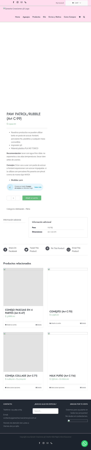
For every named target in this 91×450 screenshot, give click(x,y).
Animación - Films (22, 209)
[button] (84, 17)
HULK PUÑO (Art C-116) (62, 375)
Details (39, 325)
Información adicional (12, 220)
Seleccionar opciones (13, 387)
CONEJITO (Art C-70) (60, 311)
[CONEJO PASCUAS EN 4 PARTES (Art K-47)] (23, 287)
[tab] (14, 220)
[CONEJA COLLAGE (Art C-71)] (23, 352)
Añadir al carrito (32, 198)
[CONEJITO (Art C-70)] (68, 288)
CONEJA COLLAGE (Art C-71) (21, 375)
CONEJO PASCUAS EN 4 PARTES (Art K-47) (19, 311)
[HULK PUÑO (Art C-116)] (68, 352)
